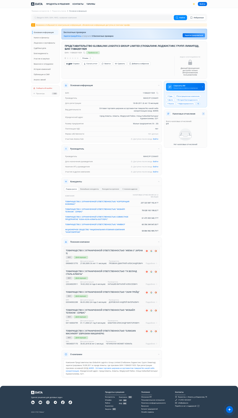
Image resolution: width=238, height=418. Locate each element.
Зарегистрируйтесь (72, 36)
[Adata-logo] (37, 4)
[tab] (71, 189)
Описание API (146, 397)
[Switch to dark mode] (194, 4)
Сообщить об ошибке (44, 88)
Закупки (108, 409)
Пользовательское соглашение (153, 400)
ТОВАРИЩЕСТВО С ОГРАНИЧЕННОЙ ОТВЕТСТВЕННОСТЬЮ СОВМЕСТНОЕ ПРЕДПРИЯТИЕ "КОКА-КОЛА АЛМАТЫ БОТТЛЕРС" (96, 218)
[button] (112, 85)
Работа (107, 403)
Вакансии (145, 406)
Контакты (77, 4)
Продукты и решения (58, 4)
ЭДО (120, 400)
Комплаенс (123, 397)
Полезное (145, 392)
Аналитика (109, 406)
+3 (198, 104)
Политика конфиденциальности (153, 403)
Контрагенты (110, 397)
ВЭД (120, 403)
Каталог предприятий (149, 409)
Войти (202, 4)
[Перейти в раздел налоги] (203, 113)
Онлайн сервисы (147, 412)
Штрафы (108, 400)
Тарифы (90, 4)
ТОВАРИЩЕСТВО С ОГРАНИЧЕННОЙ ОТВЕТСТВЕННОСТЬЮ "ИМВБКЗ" (95, 224)
